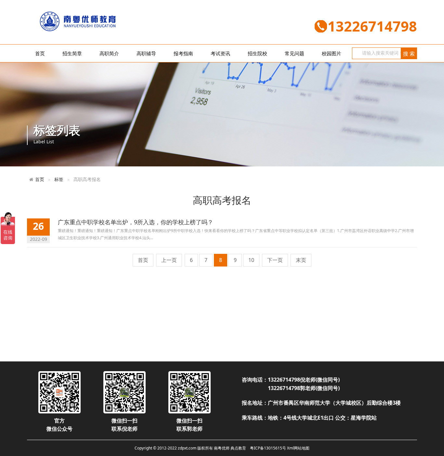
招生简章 (72, 53)
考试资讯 (220, 53)
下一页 (275, 260)
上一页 (169, 260)
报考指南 (183, 53)
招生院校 (257, 53)
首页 (40, 53)
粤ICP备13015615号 (268, 448)
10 (251, 260)
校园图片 (331, 53)
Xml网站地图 (298, 448)
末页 (301, 260)
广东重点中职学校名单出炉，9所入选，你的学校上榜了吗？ (135, 222)
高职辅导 (146, 53)
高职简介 (109, 53)
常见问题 (294, 53)
